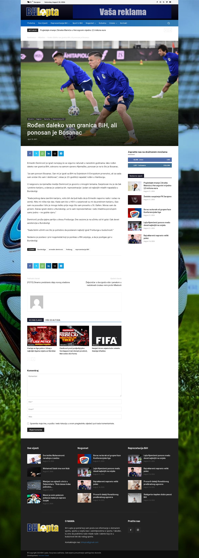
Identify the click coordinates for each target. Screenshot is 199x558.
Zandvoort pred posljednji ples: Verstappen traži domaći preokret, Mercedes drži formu (73, 351)
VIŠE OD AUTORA (52, 320)
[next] (170, 30)
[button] (168, 23)
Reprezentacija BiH (59, 119)
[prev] (165, 30)
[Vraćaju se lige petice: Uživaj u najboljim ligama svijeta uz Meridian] (42, 336)
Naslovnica (31, 37)
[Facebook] (157, 2)
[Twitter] (163, 2)
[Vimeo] (167, 2)
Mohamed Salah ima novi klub (56, 468)
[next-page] (33, 359)
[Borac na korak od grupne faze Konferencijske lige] (134, 213)
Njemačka (47, 119)
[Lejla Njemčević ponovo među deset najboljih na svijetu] (134, 226)
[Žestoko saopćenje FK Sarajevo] (134, 200)
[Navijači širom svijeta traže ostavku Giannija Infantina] (106, 336)
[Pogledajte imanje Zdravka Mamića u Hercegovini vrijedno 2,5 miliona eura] (134, 186)
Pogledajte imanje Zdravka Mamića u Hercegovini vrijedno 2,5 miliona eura (157, 185)
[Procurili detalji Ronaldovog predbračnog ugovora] (84, 498)
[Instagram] (160, 2)
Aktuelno (41, 37)
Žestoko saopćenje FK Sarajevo (54, 30)
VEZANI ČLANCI (35, 320)
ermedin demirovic (56, 249)
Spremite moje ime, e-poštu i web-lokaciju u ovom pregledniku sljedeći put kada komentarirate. (72, 423)
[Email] (55, 153)
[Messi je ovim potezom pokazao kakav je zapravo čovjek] (34, 498)
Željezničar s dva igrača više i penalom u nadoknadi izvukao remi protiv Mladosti (103, 283)
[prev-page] (29, 359)
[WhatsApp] (42, 153)
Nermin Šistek (43, 555)
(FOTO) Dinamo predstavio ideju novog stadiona (48, 282)
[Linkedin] (48, 153)
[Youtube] (170, 2)
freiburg (69, 249)
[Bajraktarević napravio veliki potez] (134, 239)
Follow (167, 165)
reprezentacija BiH (82, 249)
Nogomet (39, 119)
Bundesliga (41, 249)
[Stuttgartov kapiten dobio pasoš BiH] (134, 498)
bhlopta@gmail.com (89, 542)
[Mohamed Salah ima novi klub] (34, 472)
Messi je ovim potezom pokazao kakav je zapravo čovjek (54, 498)
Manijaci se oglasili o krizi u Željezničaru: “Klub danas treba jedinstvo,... (57, 484)
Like (168, 160)
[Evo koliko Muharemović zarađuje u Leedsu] (34, 459)
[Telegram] (61, 153)
